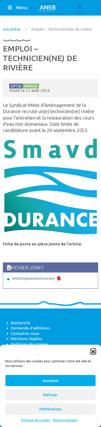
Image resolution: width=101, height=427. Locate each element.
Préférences (50, 409)
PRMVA (31, 86)
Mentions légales (65, 420)
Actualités (12, 29)
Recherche (20, 323)
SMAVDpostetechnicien (33, 278)
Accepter (50, 380)
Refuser (50, 395)
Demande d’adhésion (30, 328)
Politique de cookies (35, 420)
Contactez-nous (25, 333)
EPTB (16, 86)
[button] (93, 351)
